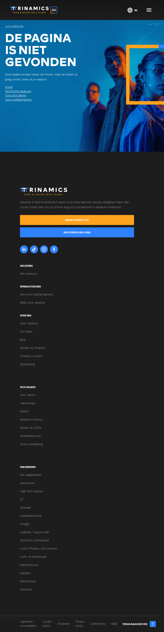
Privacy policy (80, 624)
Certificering (97, 624)
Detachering (27, 364)
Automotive (27, 483)
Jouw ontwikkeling (31, 444)
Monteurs (26, 589)
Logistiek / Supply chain (34, 532)
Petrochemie (28, 581)
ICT (22, 499)
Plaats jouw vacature (32, 302)
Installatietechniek (31, 516)
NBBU (114, 624)
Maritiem (25, 573)
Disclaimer (63, 624)
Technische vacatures (18, 91)
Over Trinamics (29, 323)
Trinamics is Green (31, 356)
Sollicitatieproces (30, 436)
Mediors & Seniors (31, 419)
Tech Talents (27, 395)
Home (9, 87)
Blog (22, 340)
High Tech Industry (31, 491)
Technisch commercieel (34, 540)
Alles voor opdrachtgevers (36, 294)
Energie (24, 524)
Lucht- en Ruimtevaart (33, 557)
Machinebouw (29, 565)
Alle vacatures (28, 273)
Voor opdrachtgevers (18, 99)
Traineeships (27, 403)
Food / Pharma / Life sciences (38, 548)
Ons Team (26, 331)
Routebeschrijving (77, 232)
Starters (24, 411)
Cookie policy (47, 624)
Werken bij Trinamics (32, 348)
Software (25, 507)
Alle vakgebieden (31, 475)
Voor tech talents (15, 95)
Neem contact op (77, 220)
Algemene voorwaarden (28, 624)
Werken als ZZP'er (31, 428)
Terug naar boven (134, 624)
